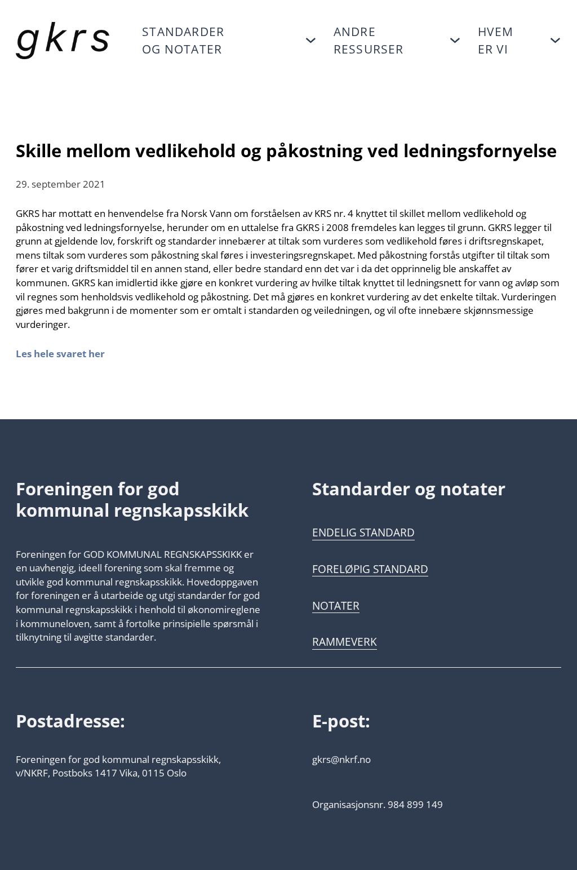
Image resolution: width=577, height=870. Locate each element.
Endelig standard (363, 532)
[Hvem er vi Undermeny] (555, 40)
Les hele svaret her (60, 353)
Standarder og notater (183, 40)
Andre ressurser (369, 40)
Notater (335, 605)
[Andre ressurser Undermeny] (455, 40)
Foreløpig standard (370, 569)
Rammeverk (344, 642)
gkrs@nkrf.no (341, 759)
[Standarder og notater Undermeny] (311, 40)
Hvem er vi (496, 40)
